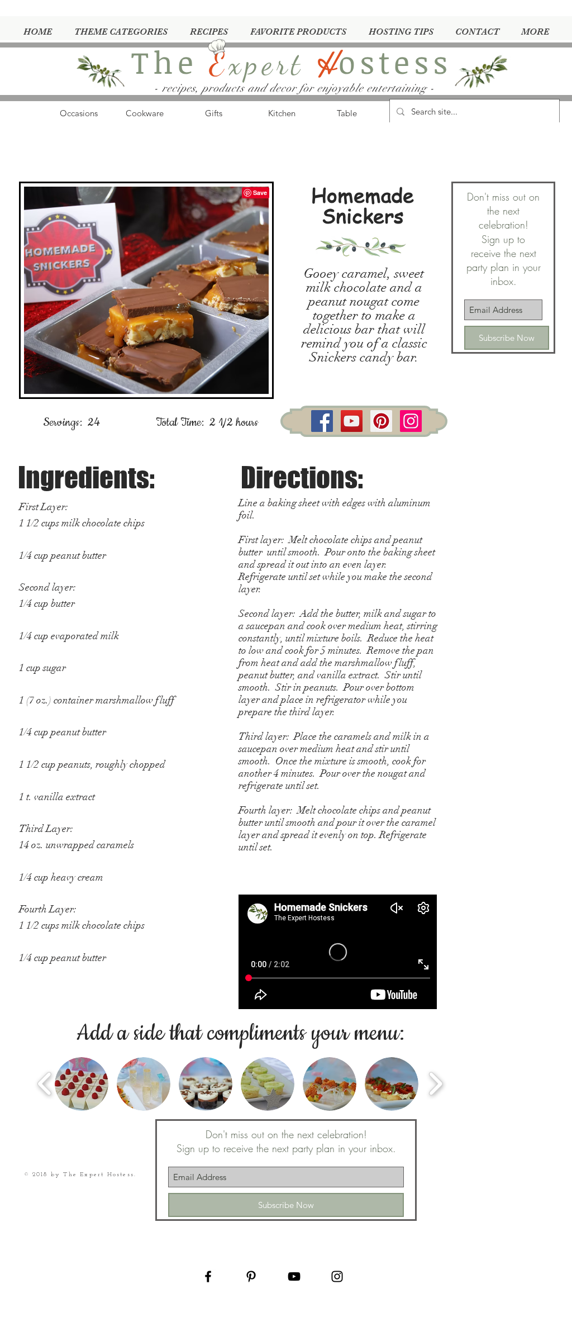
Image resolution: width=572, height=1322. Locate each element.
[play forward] (435, 1084)
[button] (81, 1084)
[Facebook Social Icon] (322, 421)
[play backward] (45, 1084)
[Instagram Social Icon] (411, 421)
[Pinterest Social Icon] (381, 421)
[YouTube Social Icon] (352, 421)
